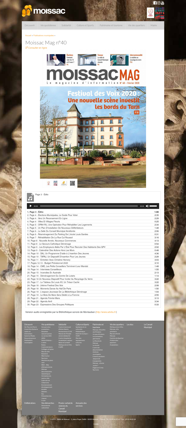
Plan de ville (45, 351)
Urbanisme (45, 382)
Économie (44, 354)
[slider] (154, 205)
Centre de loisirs (47, 347)
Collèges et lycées (47, 349)
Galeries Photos (29, 336)
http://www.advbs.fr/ (106, 312)
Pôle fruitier (45, 356)
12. (66, 247)
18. (57, 266)
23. (53, 282)
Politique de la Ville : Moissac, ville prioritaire (117, 329)
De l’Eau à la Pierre (30, 327)
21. (51, 275)
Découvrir (30, 25)
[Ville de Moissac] (44, 9)
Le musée (96, 345)
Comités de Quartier (117, 338)
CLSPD (61, 347)
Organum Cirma (98, 367)
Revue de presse (30, 338)
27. (53, 294)
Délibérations (29, 403)
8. (57, 234)
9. (50, 237)
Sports (78, 345)
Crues (43, 400)
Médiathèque (80, 331)
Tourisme (44, 358)
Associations (114, 345)
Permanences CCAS (65, 331)
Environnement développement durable (46, 387)
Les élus (130, 324)
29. (39, 301)
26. (57, 291)
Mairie (154, 25)
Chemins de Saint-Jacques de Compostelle (99, 359)
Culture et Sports (85, 25)
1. (35, 211)
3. (47, 218)
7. (51, 231)
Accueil (28, 35)
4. (43, 221)
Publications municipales (43, 35)
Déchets (44, 391)
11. (49, 243)
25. (49, 288)
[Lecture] (30, 206)
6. (55, 227)
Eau (42, 394)
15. (56, 256)
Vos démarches (47, 403)
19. (44, 269)
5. (59, 224)
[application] (93, 206)
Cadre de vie (45, 380)
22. (60, 278)
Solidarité (66, 25)
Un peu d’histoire (98, 334)
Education (44, 331)
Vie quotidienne (48, 25)
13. (50, 250)
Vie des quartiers (136, 25)
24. (45, 285)
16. (48, 259)
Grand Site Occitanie (31, 329)
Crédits (96, 424)
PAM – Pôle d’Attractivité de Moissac (46, 367)
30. (50, 304)
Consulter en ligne (37, 47)
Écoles (43, 345)
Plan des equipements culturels (80, 340)
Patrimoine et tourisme (111, 25)
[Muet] (147, 206)
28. (43, 298)
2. (52, 215)
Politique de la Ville (65, 345)
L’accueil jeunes (46, 334)
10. (51, 240)
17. (47, 262)
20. (44, 272)
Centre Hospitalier (65, 338)
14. (58, 253)
